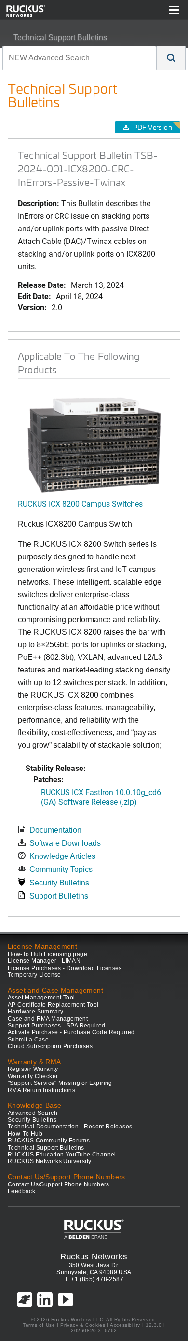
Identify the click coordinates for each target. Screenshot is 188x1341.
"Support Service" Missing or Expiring (60, 1083)
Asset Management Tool (41, 997)
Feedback (21, 1191)
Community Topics (61, 869)
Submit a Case (28, 1039)
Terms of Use (39, 1324)
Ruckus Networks (93, 1256)
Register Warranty (33, 1069)
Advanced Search (32, 1113)
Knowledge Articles (62, 856)
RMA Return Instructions (41, 1090)
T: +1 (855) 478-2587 (94, 1279)
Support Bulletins (58, 896)
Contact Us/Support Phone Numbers (58, 1184)
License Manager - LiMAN (44, 960)
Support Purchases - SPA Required (57, 1025)
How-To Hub (25, 1133)
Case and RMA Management (48, 1018)
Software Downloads (65, 843)
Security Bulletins (59, 883)
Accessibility (125, 1324)
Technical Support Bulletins (60, 37)
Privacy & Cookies (82, 1324)
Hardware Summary (35, 1011)
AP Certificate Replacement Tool (53, 1004)
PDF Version (152, 127)
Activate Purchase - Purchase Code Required (71, 1032)
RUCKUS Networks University (49, 1161)
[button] (171, 58)
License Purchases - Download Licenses (65, 968)
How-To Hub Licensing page (47, 954)
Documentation (55, 830)
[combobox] (79, 58)
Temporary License (34, 974)
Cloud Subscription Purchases (50, 1046)
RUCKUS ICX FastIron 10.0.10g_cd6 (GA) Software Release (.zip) (101, 796)
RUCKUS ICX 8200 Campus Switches (80, 504)
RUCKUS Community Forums (49, 1140)
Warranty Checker (33, 1076)
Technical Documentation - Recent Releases (70, 1126)
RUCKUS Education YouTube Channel (62, 1154)
